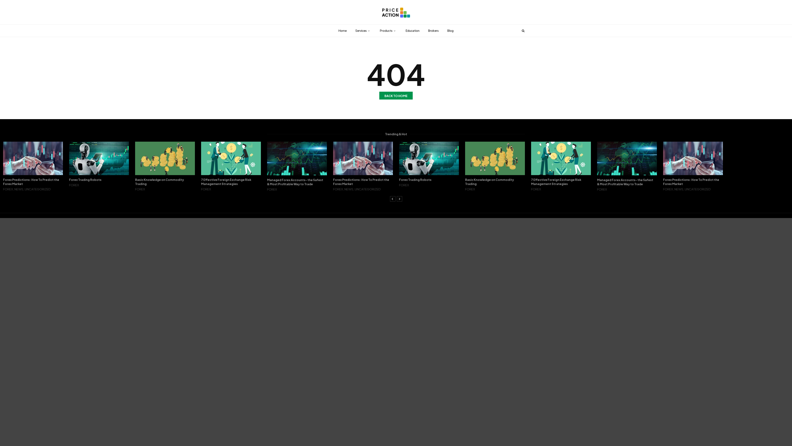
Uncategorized (38, 189)
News (18, 189)
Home (342, 30)
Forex (8, 189)
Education (413, 30)
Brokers (433, 30)
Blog (450, 30)
